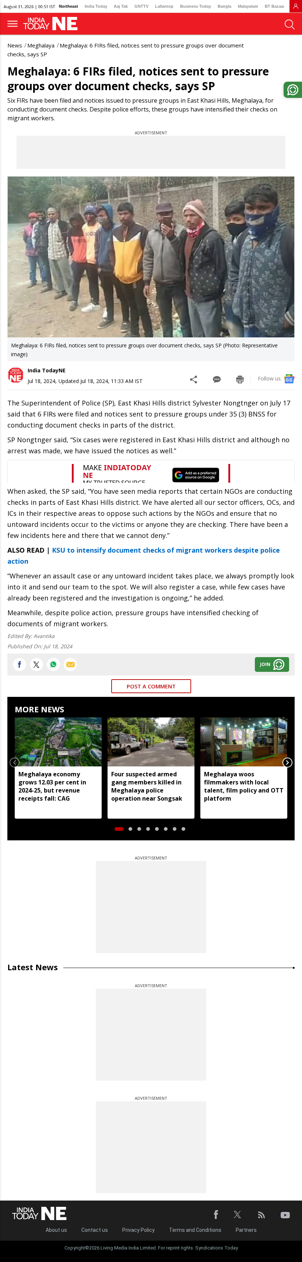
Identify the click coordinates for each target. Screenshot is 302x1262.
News (14, 45)
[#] (53, 664)
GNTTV (141, 6)
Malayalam (248, 6)
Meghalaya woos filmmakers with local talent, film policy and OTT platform (244, 786)
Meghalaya (41, 45)
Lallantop (164, 6)
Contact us (94, 1230)
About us (56, 1230)
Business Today (195, 6)
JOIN (265, 664)
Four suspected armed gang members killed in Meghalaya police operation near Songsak (146, 786)
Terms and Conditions (195, 1230)
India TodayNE (47, 370)
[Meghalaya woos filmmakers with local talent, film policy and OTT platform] (243, 741)
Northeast (68, 6)
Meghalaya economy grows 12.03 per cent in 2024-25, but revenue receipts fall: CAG (52, 786)
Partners (246, 1230)
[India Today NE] (52, 24)
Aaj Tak (121, 6)
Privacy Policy (138, 1230)
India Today (96, 6)
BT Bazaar (275, 6)
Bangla (224, 6)
